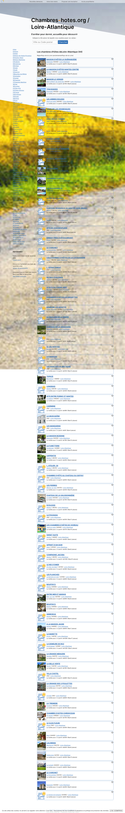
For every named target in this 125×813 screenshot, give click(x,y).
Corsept (49, 696)
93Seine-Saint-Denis (19, 235)
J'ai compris (116, 810)
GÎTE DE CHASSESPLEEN (57, 228)
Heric (48, 121)
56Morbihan (17, 160)
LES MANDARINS (54, 426)
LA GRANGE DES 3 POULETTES (59, 684)
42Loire (15, 131)
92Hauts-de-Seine (19, 233)
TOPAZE (50, 376)
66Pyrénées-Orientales (20, 180)
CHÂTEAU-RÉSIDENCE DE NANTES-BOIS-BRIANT (67, 208)
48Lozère (16, 143)
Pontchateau (51, 646)
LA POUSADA (52, 515)
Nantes (49, 72)
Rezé (48, 735)
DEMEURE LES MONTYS (56, 307)
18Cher (15, 84)
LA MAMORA (52, 357)
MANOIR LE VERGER (55, 79)
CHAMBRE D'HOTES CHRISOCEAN (61, 713)
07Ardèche (16, 62)
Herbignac (50, 181)
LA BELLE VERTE (53, 664)
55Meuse (16, 158)
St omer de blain (52, 567)
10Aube (15, 68)
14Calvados (16, 76)
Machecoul (50, 745)
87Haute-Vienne (18, 223)
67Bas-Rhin (16, 182)
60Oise (15, 168)
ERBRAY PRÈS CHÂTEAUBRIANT (60, 238)
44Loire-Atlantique (19, 135)
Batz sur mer (51, 596)
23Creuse (16, 92)
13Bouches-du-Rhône (20, 74)
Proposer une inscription (69, 1)
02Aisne (15, 51)
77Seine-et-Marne (18, 203)
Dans (48, 547)
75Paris (15, 199)
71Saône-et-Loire (18, 190)
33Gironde (16, 113)
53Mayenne (16, 154)
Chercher (63, 42)
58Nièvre (16, 164)
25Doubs (16, 96)
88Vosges (16, 225)
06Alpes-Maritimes (19, 60)
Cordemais (50, 448)
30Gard (15, 107)
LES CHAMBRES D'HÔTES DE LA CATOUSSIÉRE (66, 258)
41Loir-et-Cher (17, 129)
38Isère (15, 123)
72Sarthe (16, 192)
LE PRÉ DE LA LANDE (55, 198)
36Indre (15, 119)
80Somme (16, 209)
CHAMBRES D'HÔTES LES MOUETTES (62, 297)
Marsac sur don (51, 488)
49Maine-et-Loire (18, 145)
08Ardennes (17, 64)
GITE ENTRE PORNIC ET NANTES (60, 396)
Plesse (49, 725)
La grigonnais (51, 686)
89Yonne (15, 227)
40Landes (16, 127)
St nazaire (50, 715)
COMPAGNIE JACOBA (55, 555)
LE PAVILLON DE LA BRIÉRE (58, 317)
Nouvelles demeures (36, 1)
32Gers (15, 111)
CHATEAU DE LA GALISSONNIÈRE (60, 495)
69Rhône (16, 186)
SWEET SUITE (52, 535)
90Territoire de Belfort (20, 229)
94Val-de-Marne (18, 237)
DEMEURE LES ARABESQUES (58, 109)
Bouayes (49, 329)
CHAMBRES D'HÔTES (55, 178)
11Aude (15, 70)
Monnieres (50, 379)
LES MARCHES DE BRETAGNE (59, 367)
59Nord (15, 166)
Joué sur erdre (51, 527)
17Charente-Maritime (19, 82)
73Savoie (16, 194)
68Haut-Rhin (17, 184)
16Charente (16, 80)
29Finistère (16, 105)
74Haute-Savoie (18, 196)
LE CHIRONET (52, 248)
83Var (15, 215)
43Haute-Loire (17, 133)
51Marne (15, 149)
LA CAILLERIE (52, 168)
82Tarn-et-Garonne (19, 213)
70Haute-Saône (18, 188)
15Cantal (15, 78)
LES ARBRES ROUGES (55, 99)
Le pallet (49, 498)
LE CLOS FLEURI (53, 723)
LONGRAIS (51, 386)
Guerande (50, 91)
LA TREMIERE (52, 703)
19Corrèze (16, 86)
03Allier (15, 53)
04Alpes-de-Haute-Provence (22, 56)
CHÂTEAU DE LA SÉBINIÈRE (58, 149)
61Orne (15, 170)
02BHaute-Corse (18, 243)
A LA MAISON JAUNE (55, 624)
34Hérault (16, 115)
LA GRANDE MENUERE (56, 654)
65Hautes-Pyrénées (19, 178)
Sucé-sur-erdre (51, 101)
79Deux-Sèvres (18, 207)
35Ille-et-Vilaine (18, 117)
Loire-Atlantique (64, 62)
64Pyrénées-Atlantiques (20, 176)
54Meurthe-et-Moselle (20, 156)
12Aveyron (16, 72)
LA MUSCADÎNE (53, 416)
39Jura (15, 125)
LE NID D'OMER (53, 565)
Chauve (49, 171)
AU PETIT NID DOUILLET (57, 159)
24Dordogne (17, 94)
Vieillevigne (50, 755)
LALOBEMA (51, 743)
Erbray (49, 240)
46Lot (15, 139)
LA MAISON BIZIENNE (55, 436)
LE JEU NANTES (53, 347)
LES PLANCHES (53, 575)
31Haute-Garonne (18, 109)
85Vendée (16, 219)
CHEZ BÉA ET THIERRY (56, 119)
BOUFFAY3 (51, 584)
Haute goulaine (51, 309)
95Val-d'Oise (17, 239)
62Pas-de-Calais (18, 172)
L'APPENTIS (51, 456)
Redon (49, 161)
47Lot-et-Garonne (18, 141)
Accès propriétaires (87, 1)
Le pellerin (50, 398)
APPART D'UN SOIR (54, 545)
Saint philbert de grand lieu (55, 81)
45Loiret (15, 137)
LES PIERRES (52, 485)
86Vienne (16, 221)
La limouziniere (51, 775)
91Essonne (16, 231)
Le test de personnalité (20, 268)
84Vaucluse (16, 217)
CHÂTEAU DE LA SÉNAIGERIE (59, 327)
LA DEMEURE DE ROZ (55, 644)
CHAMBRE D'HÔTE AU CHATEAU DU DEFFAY (65, 476)
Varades (49, 656)
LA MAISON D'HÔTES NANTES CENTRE (63, 69)
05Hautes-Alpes (18, 58)
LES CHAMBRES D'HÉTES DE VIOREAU (62, 525)
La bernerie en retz (53, 577)
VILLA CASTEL (53, 674)
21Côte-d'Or (17, 88)
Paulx (48, 260)
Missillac (49, 289)
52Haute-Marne (18, 152)
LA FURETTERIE (53, 446)
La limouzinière (51, 250)
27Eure (15, 100)
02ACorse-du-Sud (18, 241)
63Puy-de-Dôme (18, 174)
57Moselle (16, 162)
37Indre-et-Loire (18, 121)
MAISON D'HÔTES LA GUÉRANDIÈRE (62, 59)
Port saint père (51, 111)
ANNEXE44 (51, 614)
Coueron (49, 706)
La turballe (50, 190)
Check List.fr (17, 260)
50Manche (16, 147)
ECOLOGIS (51, 505)
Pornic (49, 131)
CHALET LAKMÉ (53, 139)
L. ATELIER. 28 (52, 466)
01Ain (14, 49)
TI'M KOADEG (52, 89)
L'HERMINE (51, 406)
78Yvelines (16, 205)
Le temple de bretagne (54, 795)
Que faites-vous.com (19, 276)
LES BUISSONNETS (54, 188)
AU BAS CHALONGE (55, 277)
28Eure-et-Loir (17, 102)
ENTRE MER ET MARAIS (56, 594)
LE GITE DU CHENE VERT (57, 287)
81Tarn (15, 211)
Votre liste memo (52, 1)
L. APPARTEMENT (54, 267)
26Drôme (16, 98)
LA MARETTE (52, 634)
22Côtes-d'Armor (18, 90)
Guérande (50, 62)
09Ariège (16, 66)
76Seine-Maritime (18, 201)
